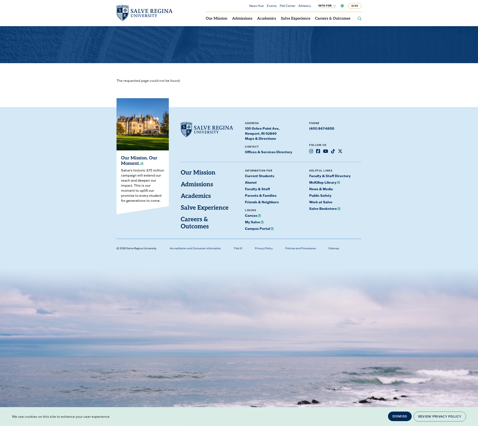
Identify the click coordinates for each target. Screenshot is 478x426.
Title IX (238, 248)
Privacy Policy (264, 248)
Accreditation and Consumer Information (195, 248)
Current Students (259, 176)
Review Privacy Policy (439, 416)
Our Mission (216, 19)
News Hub (256, 5)
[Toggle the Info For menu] (332, 6)
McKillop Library (322, 182)
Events (272, 5)
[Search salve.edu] (359, 18)
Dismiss (399, 416)
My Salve (252, 222)
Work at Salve (320, 202)
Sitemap (333, 248)
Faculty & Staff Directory (330, 176)
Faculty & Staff (257, 189)
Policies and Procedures (300, 248)
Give (354, 5)
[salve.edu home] (145, 13)
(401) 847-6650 (321, 128)
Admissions (242, 19)
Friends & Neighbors (262, 202)
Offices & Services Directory (268, 152)
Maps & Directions (260, 138)
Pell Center (287, 5)
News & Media (321, 189)
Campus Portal (257, 228)
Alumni (251, 182)
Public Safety (320, 195)
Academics (266, 19)
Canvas (251, 215)
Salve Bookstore (323, 208)
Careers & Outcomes (332, 19)
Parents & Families (261, 195)
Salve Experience (295, 19)
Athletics (304, 5)
